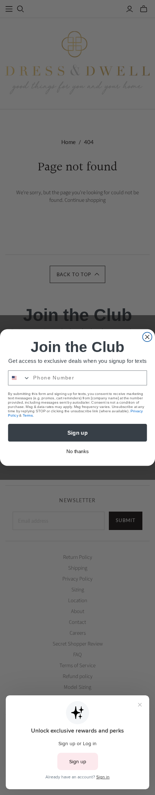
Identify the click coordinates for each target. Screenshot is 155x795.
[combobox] (19, 378)
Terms (28, 415)
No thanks (77, 451)
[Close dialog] (147, 337)
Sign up (77, 433)
